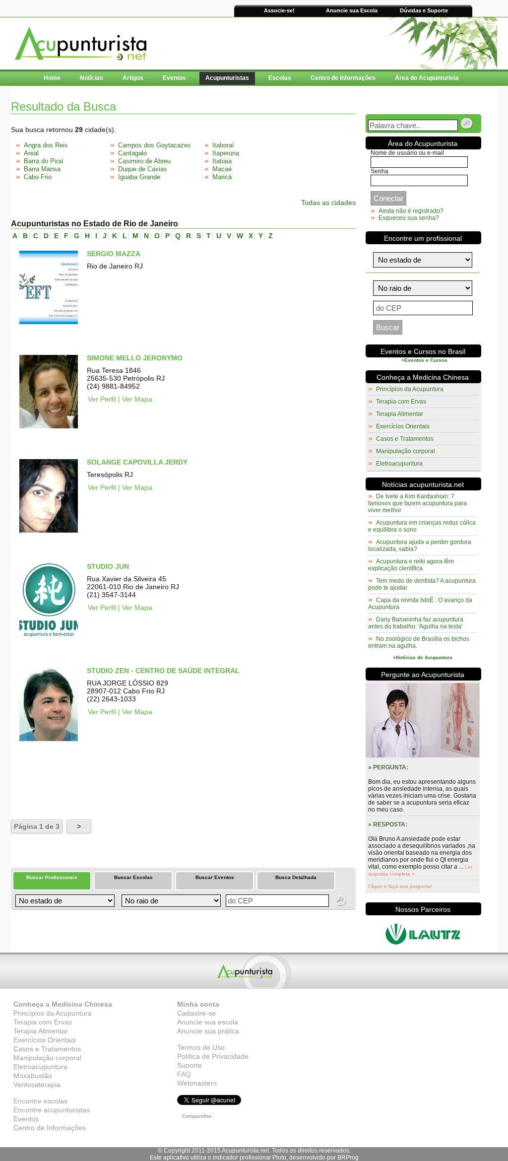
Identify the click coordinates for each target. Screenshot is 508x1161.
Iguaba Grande (139, 177)
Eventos (26, 1119)
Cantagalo (132, 153)
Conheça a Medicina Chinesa (423, 377)
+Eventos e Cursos (424, 360)
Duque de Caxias (142, 169)
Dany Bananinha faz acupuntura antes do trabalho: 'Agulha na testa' (415, 623)
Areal (31, 153)
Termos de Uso (201, 1047)
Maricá (222, 177)
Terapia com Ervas (401, 401)
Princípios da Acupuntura (410, 389)
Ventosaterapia (37, 1085)
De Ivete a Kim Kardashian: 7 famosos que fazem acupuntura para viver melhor (417, 503)
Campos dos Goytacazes (154, 145)
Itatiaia (222, 161)
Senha (379, 171)
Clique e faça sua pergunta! (400, 886)
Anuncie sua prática (208, 1031)
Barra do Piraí (44, 161)
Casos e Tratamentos (405, 438)
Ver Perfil (102, 399)
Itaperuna (225, 153)
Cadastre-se (196, 1013)
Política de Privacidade (213, 1056)
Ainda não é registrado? (411, 210)
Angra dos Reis (46, 145)
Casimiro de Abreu (144, 161)
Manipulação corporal (405, 451)
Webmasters (197, 1083)
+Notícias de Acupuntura (422, 657)
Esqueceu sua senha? (409, 217)
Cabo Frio (38, 177)
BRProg (348, 1157)
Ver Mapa (137, 399)
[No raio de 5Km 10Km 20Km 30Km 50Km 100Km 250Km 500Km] (170, 900)
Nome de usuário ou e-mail (407, 152)
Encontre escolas (40, 1101)
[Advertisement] (127, 781)
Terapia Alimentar (399, 413)
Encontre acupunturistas (51, 1110)
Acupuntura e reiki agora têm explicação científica (411, 565)
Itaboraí (223, 145)
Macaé (222, 169)
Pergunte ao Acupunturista (422, 675)
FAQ (184, 1074)
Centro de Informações (49, 1128)
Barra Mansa (42, 169)
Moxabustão (32, 1076)
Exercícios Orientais (403, 426)
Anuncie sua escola (207, 1022)
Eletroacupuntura (399, 463)
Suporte (189, 1065)
